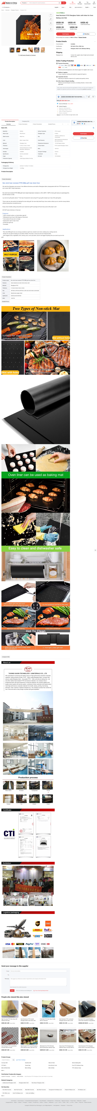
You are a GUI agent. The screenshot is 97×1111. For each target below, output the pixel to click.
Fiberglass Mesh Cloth (24, 1082)
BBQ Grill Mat (51, 1068)
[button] (65, 124)
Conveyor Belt (4, 1062)
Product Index (73, 1100)
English (15, 1102)
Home (2, 10)
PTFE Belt (3, 1065)
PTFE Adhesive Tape (76, 1068)
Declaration (63, 1105)
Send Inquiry (65, 34)
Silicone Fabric (51, 1062)
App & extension (78, 7)
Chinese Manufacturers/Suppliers (31, 1100)
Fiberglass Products (15, 10)
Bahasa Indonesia (87, 1102)
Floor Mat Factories (7, 1089)
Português (25, 1102)
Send (12, 990)
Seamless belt (28, 1062)
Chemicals (7, 10)
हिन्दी (67, 1102)
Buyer (63, 7)
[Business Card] (93, 127)
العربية (56, 1102)
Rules (94, 7)
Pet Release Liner (81, 1089)
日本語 (64, 1102)
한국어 (60, 1102)
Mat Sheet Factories (41, 1089)
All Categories (6, 7)
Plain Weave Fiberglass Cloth (38, 1082)
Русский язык (35, 1102)
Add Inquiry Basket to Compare (28, 55)
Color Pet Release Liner (18, 1093)
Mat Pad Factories (18, 1089)
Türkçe (76, 1102)
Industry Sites (57, 1100)
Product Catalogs (21, 1060)
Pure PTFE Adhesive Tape (77, 1065)
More (2, 1095)
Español (19, 1102)
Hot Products (13, 1100)
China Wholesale (42, 1100)
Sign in (94, 3)
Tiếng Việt (81, 1102)
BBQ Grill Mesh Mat (5, 1068)
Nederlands (51, 1102)
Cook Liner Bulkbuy (30, 1093)
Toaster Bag (27, 1065)
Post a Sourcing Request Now (41, 990)
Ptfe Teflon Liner (6, 1093)
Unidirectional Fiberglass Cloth (9, 1082)
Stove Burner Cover (52, 1065)
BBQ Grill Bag (28, 1068)
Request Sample (82, 37)
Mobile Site (79, 1100)
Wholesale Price (50, 1100)
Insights (84, 1100)
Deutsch (46, 1102)
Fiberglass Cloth (23, 10)
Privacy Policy (69, 1105)
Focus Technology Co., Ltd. (39, 1105)
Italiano (41, 1102)
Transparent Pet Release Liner (55, 1089)
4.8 (78, 123)
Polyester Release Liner (70, 1089)
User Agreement (56, 1105)
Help (70, 7)
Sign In (58, 114)
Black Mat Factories (29, 1089)
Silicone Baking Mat (76, 1062)
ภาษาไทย (71, 1102)
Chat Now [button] (87, 34)
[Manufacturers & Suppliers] (9, 2)
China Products (21, 1100)
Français (30, 1102)
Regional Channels (65, 1100)
